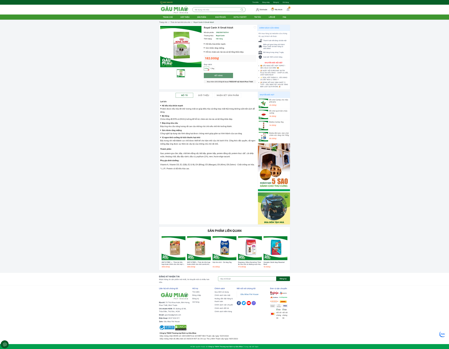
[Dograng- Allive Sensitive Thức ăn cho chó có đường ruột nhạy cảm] (250, 248)
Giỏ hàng (286, 2)
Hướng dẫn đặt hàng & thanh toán (224, 300)
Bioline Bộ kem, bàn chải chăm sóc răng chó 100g (279, 134)
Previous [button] (154, 253)
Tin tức (257, 17)
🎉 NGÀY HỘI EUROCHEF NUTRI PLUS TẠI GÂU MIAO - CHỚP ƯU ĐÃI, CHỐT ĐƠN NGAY (274, 73)
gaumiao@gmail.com (173, 315)
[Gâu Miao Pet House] (174, 9)
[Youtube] (249, 303)
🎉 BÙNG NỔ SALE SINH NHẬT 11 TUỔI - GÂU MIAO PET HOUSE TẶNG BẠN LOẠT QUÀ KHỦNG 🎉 (274, 84)
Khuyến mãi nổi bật (274, 63)
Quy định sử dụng (222, 292)
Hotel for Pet (240, 17)
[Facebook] (239, 303)
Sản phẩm (201, 17)
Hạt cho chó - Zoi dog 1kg (222, 262)
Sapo (257, 346)
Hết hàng (218, 75)
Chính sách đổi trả (222, 308)
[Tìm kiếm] (242, 9)
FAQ (284, 17)
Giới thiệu (185, 17)
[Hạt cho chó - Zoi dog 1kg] (224, 248)
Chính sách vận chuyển (224, 305)
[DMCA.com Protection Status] (181, 327)
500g (206, 68)
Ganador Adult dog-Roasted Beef (274, 263)
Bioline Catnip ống (276, 122)
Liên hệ (272, 17)
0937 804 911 (168, 2)
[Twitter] (244, 303)
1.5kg (212, 68)
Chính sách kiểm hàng (223, 311)
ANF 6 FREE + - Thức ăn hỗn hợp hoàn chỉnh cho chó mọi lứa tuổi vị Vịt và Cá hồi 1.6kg (173, 263)
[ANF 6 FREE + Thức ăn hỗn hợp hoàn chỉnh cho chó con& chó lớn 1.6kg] (199, 248)
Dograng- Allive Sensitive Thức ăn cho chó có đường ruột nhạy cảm (249, 263)
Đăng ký (276, 2)
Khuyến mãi (220, 17)
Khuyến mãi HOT (267, 95)
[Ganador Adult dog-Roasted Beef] (275, 248)
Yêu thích (277, 10)
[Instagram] (254, 303)
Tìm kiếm (255, 2)
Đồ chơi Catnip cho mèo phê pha (278, 101)
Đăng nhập (266, 2)
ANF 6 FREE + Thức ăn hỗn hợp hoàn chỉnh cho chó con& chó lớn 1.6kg (198, 263)
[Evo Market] (274, 167)
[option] (180, 46)
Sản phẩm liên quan (225, 231)
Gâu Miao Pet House (172, 321)
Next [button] (294, 253)
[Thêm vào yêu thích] (255, 27)
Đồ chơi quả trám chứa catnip (278, 112)
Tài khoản (263, 10)
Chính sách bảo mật (222, 295)
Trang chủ (168, 17)
